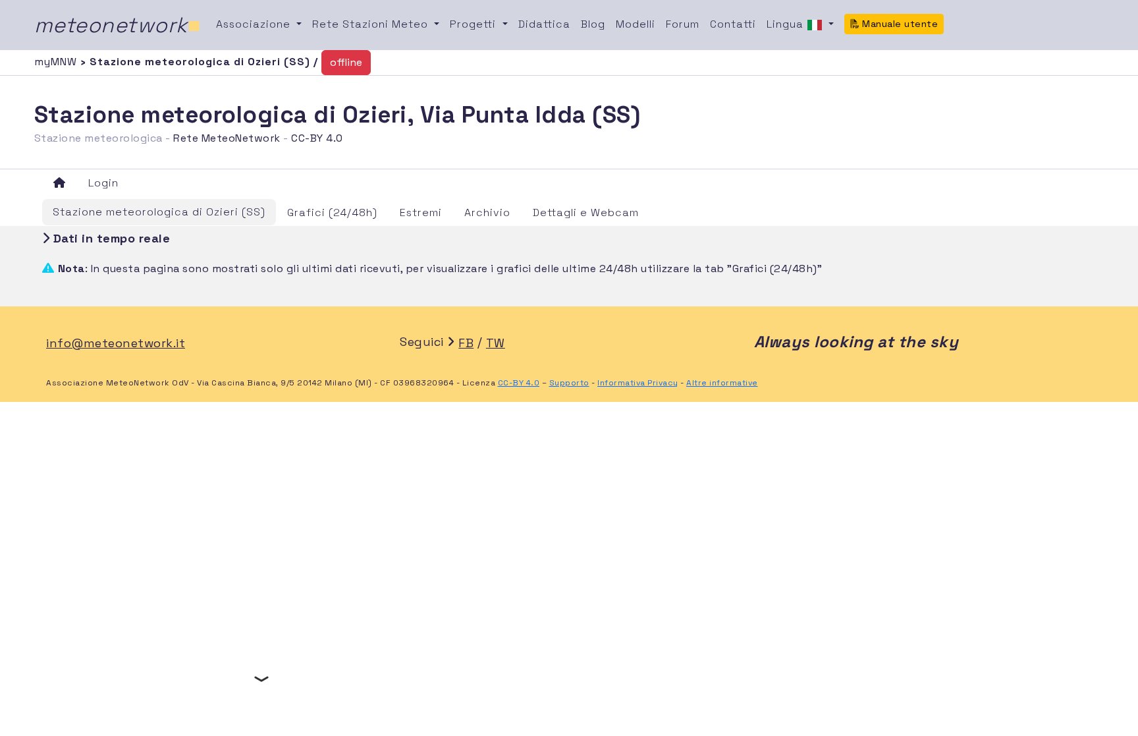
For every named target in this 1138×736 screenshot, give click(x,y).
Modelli (635, 24)
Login (103, 183)
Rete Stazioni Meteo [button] (371, 24)
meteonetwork (117, 25)
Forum (682, 24)
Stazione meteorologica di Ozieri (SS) (159, 212)
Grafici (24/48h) (332, 212)
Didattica (544, 24)
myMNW (57, 62)
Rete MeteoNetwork (227, 138)
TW (495, 343)
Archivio (487, 212)
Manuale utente (898, 24)
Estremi (421, 212)
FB (466, 343)
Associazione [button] (255, 24)
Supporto (569, 383)
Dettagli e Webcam (586, 212)
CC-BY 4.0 (317, 138)
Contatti (733, 24)
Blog (593, 24)
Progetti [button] (474, 24)
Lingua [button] (787, 24)
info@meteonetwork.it (115, 343)
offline (346, 62)
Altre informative (722, 383)
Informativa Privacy (637, 383)
